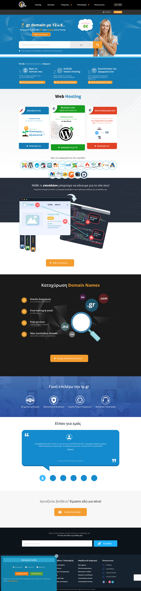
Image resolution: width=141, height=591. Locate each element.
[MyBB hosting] (76, 174)
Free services (39, 322)
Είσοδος (108, 12)
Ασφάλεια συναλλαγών (85, 575)
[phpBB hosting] (67, 165)
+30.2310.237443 (111, 573)
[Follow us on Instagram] (109, 583)
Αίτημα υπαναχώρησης (62, 571)
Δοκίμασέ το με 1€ (69, 147)
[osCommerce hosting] (79, 165)
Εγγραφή (118, 12)
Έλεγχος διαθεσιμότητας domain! (69, 358)
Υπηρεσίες (65, 5)
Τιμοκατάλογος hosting (85, 581)
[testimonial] (43, 478)
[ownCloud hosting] (57, 174)
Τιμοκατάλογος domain (85, 578)
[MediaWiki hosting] (63, 174)
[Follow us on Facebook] (103, 583)
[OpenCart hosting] (60, 165)
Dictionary (58, 568)
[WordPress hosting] (29, 165)
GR (116, 5)
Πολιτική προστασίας (84, 568)
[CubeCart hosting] (48, 165)
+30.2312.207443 (111, 577)
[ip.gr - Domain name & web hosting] (23, 5)
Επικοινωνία (99, 5)
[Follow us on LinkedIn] (112, 583)
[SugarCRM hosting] (98, 165)
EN (120, 5)
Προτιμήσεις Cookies (84, 571)
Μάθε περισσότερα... (41, 34)
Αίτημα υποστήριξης (61, 581)
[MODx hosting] (73, 165)
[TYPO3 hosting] (104, 165)
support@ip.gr (110, 569)
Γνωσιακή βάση (60, 565)
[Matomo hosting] (51, 174)
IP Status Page (59, 578)
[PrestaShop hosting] (41, 165)
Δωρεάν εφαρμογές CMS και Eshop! (101, 82)
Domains (51, 5)
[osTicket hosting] (70, 174)
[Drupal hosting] (35, 165)
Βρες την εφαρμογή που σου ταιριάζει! (68, 158)
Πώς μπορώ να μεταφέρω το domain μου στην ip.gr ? (42, 51)
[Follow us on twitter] (106, 583)
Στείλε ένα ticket (72, 512)
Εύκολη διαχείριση (40, 300)
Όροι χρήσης (82, 565)
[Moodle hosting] (54, 165)
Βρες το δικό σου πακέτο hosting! (66, 82)
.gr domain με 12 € (45, 26)
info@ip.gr (109, 565)
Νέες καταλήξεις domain (43, 334)
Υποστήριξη (81, 5)
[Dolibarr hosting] (82, 174)
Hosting (38, 5)
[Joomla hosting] (22, 165)
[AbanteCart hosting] (111, 165)
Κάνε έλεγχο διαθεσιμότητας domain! (33, 82)
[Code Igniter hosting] (85, 165)
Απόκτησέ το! (35, 146)
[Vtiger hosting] (92, 165)
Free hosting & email (41, 311)
